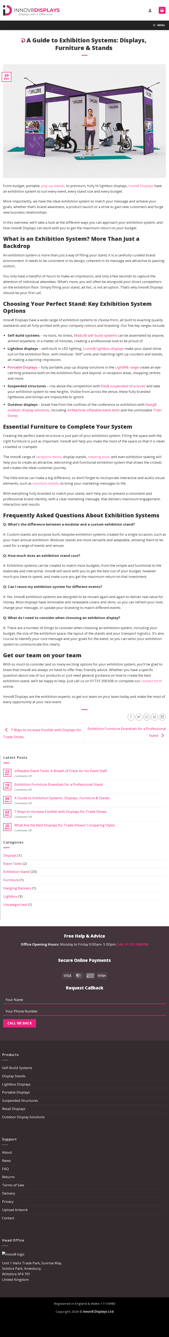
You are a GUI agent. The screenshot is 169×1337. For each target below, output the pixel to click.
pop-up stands (53, 185)
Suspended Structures (20, 1100)
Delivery (8, 1193)
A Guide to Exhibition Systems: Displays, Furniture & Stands (62, 798)
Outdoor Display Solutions (23, 1117)
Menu (161, 25)
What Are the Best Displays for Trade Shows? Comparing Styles (65, 825)
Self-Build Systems (17, 1067)
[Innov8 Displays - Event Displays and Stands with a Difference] (31, 10)
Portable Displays (23, 367)
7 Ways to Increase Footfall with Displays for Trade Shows (60, 812)
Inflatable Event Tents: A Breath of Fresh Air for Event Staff (60, 771)
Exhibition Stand (16, 871)
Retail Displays (13, 1108)
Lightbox (10, 896)
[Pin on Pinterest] (154, 717)
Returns (8, 1176)
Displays (10, 855)
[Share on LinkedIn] (162, 717)
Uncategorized (15, 904)
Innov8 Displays (141, 185)
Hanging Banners (17, 888)
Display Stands (14, 1076)
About (7, 1152)
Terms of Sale (13, 1185)
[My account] (150, 10)
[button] (162, 10)
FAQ (5, 1168)
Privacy (7, 1201)
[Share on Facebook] (131, 717)
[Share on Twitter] (139, 717)
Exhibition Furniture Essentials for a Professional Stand (58, 784)
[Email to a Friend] (146, 717)
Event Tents (12, 863)
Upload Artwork (15, 1209)
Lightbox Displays (16, 1084)
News (6, 1160)
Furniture (11, 879)
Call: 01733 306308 (132, 944)
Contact (8, 1218)
